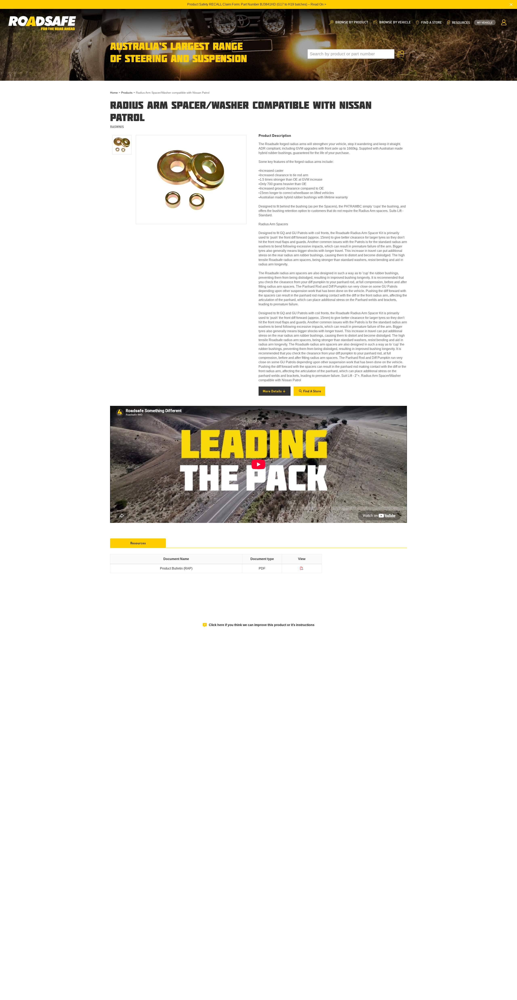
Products (126, 92)
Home (114, 92)
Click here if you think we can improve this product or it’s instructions (261, 625)
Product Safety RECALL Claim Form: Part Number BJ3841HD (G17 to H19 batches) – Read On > (256, 4)
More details (272, 391)
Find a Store (312, 391)
